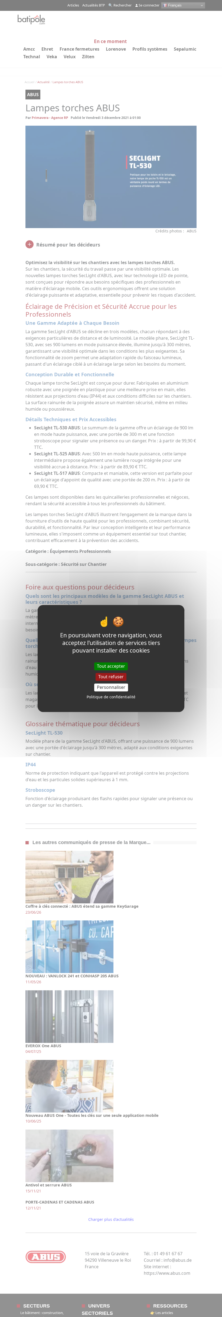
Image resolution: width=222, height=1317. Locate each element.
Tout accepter (111, 666)
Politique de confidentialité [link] (111, 697)
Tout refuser (111, 677)
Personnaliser (111, 687)
